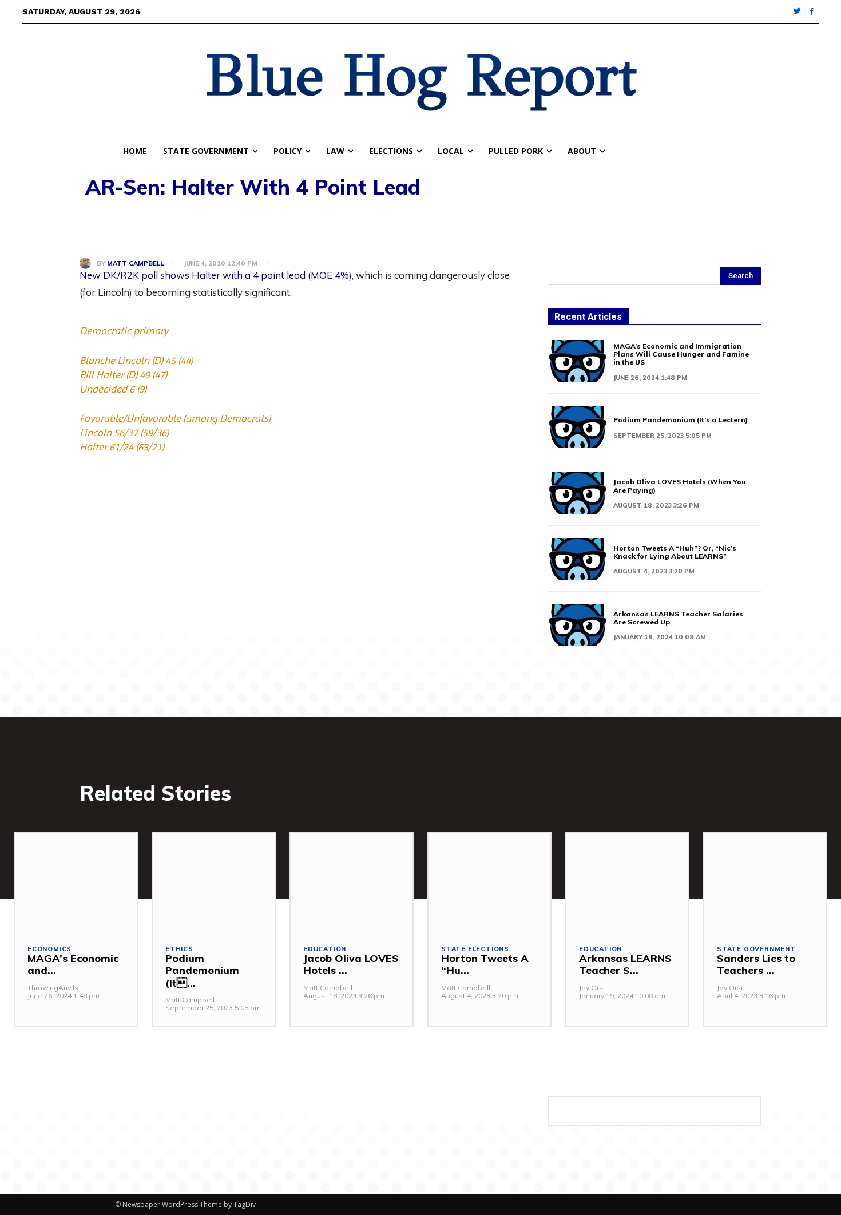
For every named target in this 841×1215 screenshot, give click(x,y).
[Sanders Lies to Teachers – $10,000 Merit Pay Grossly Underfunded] (765, 882)
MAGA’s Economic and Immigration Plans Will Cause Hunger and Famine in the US (681, 354)
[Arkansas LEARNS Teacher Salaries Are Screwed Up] (578, 625)
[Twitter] (798, 12)
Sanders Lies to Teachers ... (756, 964)
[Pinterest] (143, 227)
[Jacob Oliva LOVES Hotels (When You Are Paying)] (578, 493)
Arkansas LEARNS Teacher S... (625, 964)
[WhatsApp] (169, 227)
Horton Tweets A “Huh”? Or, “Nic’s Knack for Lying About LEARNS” (674, 552)
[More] (223, 227)
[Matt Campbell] (88, 263)
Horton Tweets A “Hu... (485, 964)
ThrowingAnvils (52, 987)
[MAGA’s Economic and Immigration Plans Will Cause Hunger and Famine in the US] (578, 361)
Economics (49, 949)
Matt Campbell (135, 263)
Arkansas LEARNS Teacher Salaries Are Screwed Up (678, 618)
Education (324, 949)
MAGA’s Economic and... (72, 964)
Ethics (179, 949)
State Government (756, 949)
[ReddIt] (196, 227)
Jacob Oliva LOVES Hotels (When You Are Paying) (679, 485)
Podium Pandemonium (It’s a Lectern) (680, 419)
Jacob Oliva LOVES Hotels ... (351, 964)
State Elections (475, 949)
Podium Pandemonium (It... (202, 971)
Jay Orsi (592, 987)
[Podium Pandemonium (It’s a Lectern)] (578, 427)
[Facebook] (811, 12)
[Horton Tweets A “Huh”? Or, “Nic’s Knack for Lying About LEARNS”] (578, 559)
